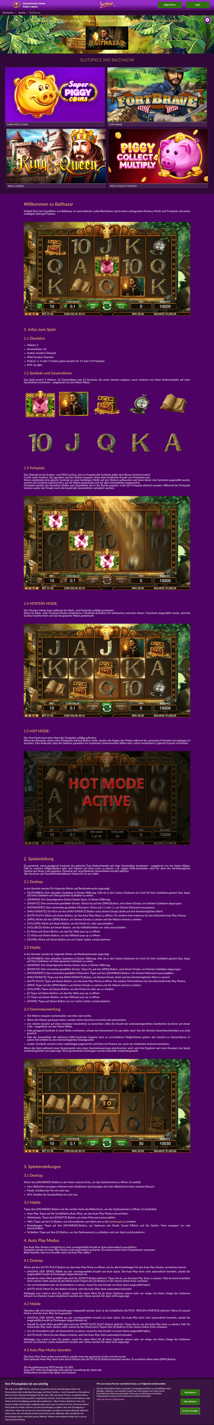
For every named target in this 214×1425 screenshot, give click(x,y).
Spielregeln (116, 1221)
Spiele (21, 12)
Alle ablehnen (190, 1402)
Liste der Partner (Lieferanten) (111, 1399)
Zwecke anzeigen (190, 1411)
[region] (107, 1402)
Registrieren (170, 5)
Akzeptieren (190, 1392)
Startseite (8, 12)
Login (197, 5)
